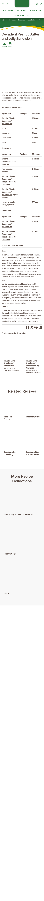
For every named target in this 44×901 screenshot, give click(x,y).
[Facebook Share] (27, 327)
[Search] (7, 4)
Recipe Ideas (11, 20)
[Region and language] (37, 4)
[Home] (3, 20)
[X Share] (32, 327)
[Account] (41, 4)
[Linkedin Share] (40, 327)
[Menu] (3, 4)
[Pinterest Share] (36, 327)
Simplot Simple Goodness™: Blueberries (8, 121)
